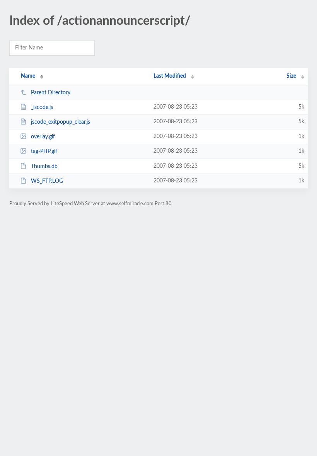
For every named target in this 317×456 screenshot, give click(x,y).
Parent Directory (50, 92)
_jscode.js (42, 107)
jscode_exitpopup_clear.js (60, 122)
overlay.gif (43, 137)
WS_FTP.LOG (47, 181)
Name (28, 76)
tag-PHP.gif (44, 151)
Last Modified (169, 76)
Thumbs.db (44, 166)
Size (291, 76)
